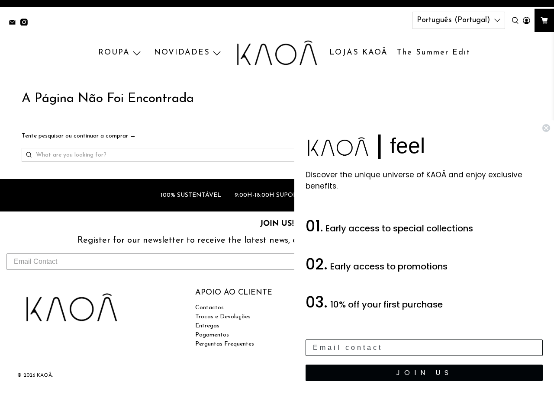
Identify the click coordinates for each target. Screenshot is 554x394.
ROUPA (114, 53)
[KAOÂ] (277, 53)
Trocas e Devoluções (223, 317)
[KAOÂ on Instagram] (26, 23)
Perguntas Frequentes (224, 344)
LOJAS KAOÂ (358, 53)
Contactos (209, 307)
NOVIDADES (182, 53)
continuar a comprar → (105, 136)
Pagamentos (212, 335)
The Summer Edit (433, 53)
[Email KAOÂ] (14, 23)
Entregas (207, 326)
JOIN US (424, 373)
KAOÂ (44, 375)
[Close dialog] (546, 128)
